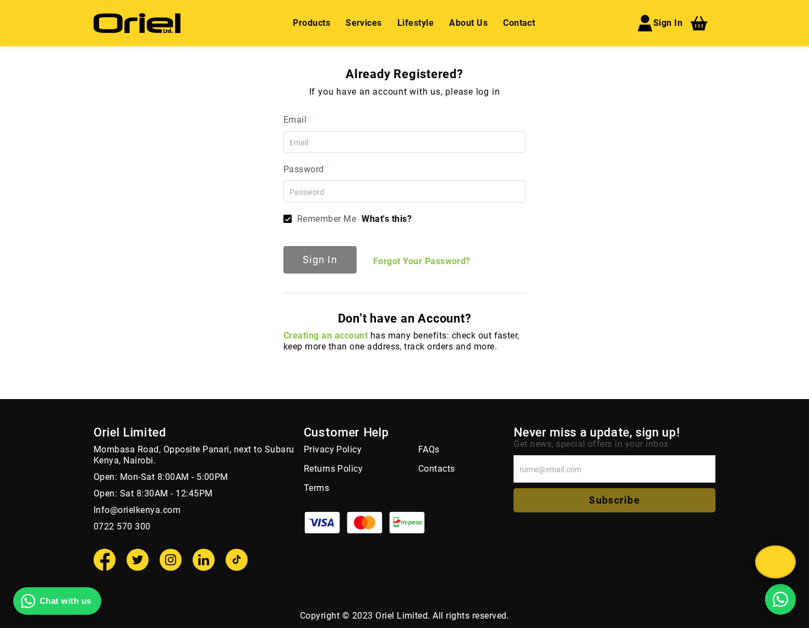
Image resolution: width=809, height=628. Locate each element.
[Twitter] (138, 560)
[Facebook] (105, 560)
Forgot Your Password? (422, 261)
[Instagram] (171, 560)
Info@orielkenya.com (137, 510)
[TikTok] (237, 560)
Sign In (667, 23)
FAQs (429, 449)
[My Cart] (699, 23)
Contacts (436, 468)
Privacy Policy (333, 449)
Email (295, 119)
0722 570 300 (122, 526)
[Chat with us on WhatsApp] (780, 599)
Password (303, 169)
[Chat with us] (775, 561)
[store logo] (137, 23)
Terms (316, 488)
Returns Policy (333, 468)
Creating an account (325, 335)
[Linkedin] (204, 560)
